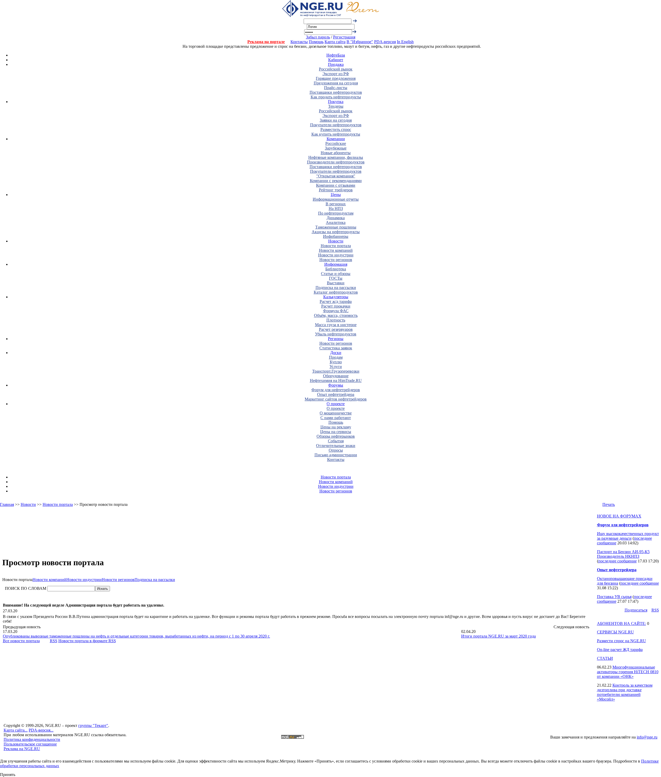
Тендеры (335, 106)
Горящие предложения (336, 78)
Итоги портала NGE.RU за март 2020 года (498, 636)
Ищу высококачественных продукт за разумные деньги (628, 535)
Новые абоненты (336, 153)
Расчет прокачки (335, 306)
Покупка (335, 101)
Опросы (336, 450)
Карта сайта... (16, 730)
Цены (336, 194)
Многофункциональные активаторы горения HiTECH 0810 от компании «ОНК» (627, 672)
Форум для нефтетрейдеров (335, 390)
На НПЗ (336, 208)
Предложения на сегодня (336, 83)
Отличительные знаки (335, 445)
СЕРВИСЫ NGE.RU (615, 632)
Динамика (336, 218)
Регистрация (344, 37)
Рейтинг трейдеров (336, 190)
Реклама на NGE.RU (22, 749)
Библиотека (335, 269)
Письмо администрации (335, 455)
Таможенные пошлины (335, 227)
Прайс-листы (335, 87)
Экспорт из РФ (335, 74)
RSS (53, 641)
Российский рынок (335, 69)
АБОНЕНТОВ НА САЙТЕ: (621, 623)
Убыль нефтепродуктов (335, 334)
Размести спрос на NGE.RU (621, 641)
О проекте (336, 404)
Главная (7, 504)
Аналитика (335, 222)
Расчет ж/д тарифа (336, 301)
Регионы (335, 338)
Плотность (335, 320)
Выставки (335, 283)
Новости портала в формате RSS (87, 641)
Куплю (336, 362)
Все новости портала (21, 641)
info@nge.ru (647, 737)
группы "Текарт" (93, 725)
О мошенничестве (336, 413)
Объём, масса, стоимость (336, 315)
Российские (335, 143)
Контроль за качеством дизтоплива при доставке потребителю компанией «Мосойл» (624, 692)
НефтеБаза (335, 55)
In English (405, 42)
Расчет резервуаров (336, 329)
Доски (335, 352)
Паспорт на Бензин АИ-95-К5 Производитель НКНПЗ (623, 554)
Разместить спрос (335, 129)
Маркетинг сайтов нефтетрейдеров (336, 399)
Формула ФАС (336, 311)
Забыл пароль (318, 37)
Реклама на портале (266, 42)
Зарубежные (336, 148)
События (336, 441)
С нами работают (335, 417)
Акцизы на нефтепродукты (336, 232)
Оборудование (336, 376)
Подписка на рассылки (336, 287)
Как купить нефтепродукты (335, 134)
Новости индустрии (335, 255)
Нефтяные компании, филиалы (335, 157)
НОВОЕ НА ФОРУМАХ (619, 516)
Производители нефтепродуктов (336, 162)
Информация (335, 264)
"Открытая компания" (335, 176)
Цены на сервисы (335, 431)
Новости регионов (335, 259)
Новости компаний (336, 250)
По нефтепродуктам (335, 213)
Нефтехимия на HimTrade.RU (336, 380)
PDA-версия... (41, 730)
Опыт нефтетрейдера (335, 394)
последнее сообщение (617, 561)
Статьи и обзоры (335, 273)
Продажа (336, 64)
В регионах (336, 204)
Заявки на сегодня (336, 120)
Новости (335, 241)
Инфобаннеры (335, 236)
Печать (608, 504)
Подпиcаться (636, 610)
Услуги (335, 366)
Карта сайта (335, 42)
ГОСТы (335, 278)
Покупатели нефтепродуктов (335, 125)
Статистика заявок (335, 348)
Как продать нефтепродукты (336, 97)
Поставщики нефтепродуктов (336, 92)
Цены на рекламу (335, 427)
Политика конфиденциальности (32, 739)
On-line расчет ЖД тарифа (620, 649)
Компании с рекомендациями (336, 180)
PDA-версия (385, 42)
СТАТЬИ (605, 658)
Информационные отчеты (336, 199)
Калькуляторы (335, 297)
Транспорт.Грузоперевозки (335, 371)
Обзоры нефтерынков (336, 436)
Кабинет (335, 60)
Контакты (299, 42)
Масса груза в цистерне (336, 325)
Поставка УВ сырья (614, 596)
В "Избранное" (360, 42)
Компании (336, 139)
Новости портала (336, 246)
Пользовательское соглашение (30, 744)
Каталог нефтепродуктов (336, 292)
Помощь (316, 42)
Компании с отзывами (335, 185)
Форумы (335, 385)
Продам (336, 357)
